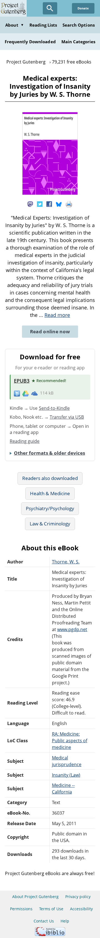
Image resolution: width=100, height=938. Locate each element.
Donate (83, 8)
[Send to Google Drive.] (25, 393)
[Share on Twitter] (39, 203)
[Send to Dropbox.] (17, 393)
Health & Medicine (50, 493)
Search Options (78, 25)
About (14, 25)
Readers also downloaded (50, 478)
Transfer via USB (67, 417)
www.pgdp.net (72, 629)
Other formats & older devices (49, 453)
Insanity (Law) (66, 775)
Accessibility (81, 908)
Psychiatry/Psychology (50, 508)
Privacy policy (78, 896)
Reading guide (25, 441)
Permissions (21, 908)
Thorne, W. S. (66, 562)
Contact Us (44, 921)
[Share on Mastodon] (30, 203)
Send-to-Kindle (54, 408)
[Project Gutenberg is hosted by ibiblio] (50, 934)
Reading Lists (43, 25)
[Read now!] (50, 193)
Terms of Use (51, 908)
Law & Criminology (50, 523)
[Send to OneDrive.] (34, 393)
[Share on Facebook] (49, 203)
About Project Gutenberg (35, 896)
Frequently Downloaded (30, 41)
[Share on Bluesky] (59, 203)
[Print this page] (69, 203)
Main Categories (78, 41)
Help (65, 921)
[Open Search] (50, 8)
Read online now (50, 331)
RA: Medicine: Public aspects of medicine (70, 740)
